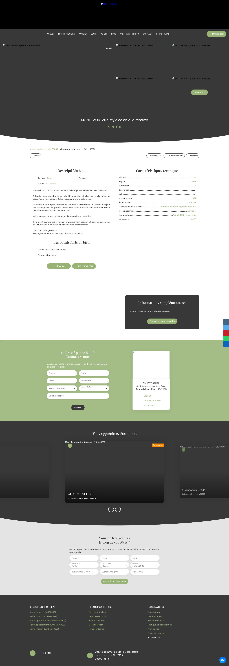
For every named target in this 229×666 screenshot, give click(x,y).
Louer (93, 34)
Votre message (56, 396)
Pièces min (138, 572)
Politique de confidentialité (161, 624)
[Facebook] (146, 655)
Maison (41, 149)
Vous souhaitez (86, 387)
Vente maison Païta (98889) (43, 616)
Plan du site (153, 629)
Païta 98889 (52, 149)
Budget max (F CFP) (81, 572)
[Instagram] (156, 655)
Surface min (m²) (110, 572)
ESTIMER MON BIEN (66, 34)
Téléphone (86, 380)
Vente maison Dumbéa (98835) (45, 629)
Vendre (103, 34)
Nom (83, 373)
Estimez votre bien (97, 612)
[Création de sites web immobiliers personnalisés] (167, 637)
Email (51, 380)
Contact (147, 34)
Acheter (83, 34)
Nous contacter (96, 629)
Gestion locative (97, 624)
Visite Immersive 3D (129, 34)
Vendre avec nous (97, 616)
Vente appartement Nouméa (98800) (48, 620)
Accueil (50, 34)
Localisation (136, 564)
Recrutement (162, 34)
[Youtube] (151, 655)
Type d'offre (75, 564)
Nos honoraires (155, 616)
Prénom (52, 373)
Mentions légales (156, 620)
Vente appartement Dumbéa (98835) (48, 624)
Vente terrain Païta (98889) (43, 612)
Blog (113, 34)
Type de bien (106, 564)
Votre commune (57, 388)
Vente (32, 149)
